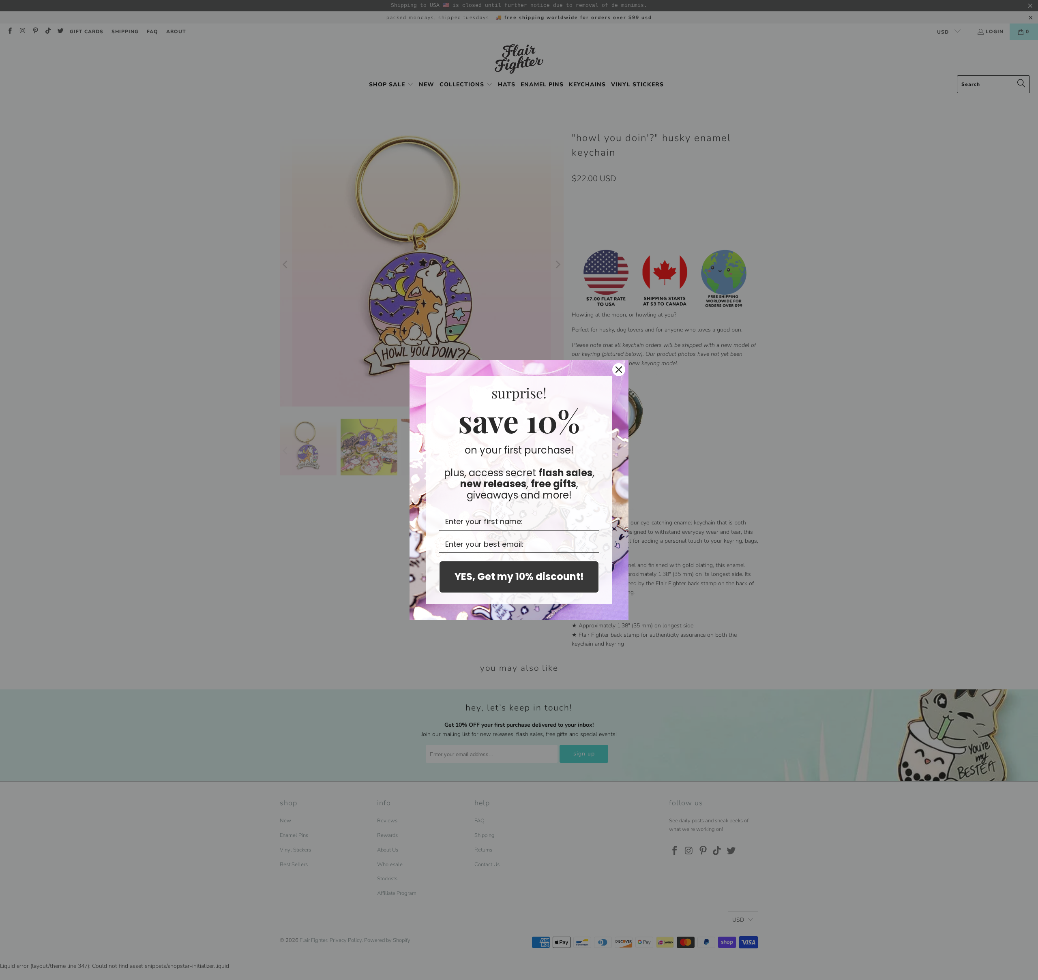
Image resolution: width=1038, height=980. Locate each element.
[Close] (618, 369)
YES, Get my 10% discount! (519, 576)
